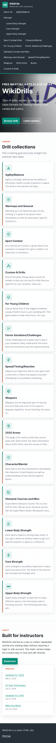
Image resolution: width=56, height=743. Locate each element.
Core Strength (12, 29)
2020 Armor (21, 63)
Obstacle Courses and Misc (16, 52)
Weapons (8, 63)
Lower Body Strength (16, 23)
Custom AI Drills (11, 69)
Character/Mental (33, 40)
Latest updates (32, 120)
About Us (8, 12)
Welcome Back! (13, 705)
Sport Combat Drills (13, 40)
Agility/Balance (23, 12)
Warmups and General (14, 57)
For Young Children (13, 46)
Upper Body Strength (16, 34)
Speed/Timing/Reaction (39, 57)
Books (34, 63)
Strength (8, 17)
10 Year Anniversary (15, 685)
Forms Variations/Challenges (38, 46)
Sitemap (6, 736)
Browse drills (11, 120)
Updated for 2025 (14, 675)
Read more (10, 661)
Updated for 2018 (14, 695)
